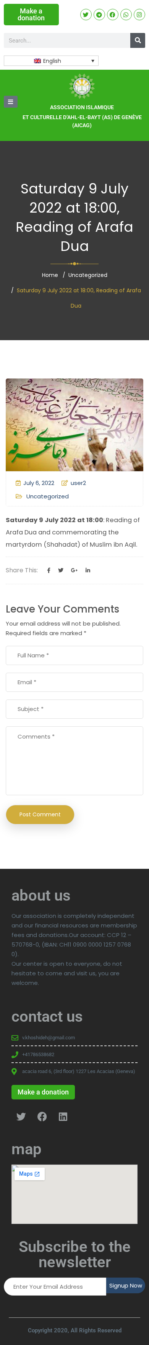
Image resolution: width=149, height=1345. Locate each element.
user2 (78, 483)
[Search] (137, 40)
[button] (11, 102)
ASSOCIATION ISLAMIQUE (82, 107)
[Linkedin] (88, 570)
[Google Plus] (74, 570)
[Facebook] (48, 570)
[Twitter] (60, 570)
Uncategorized (87, 275)
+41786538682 (38, 1054)
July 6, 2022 (38, 483)
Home (50, 275)
